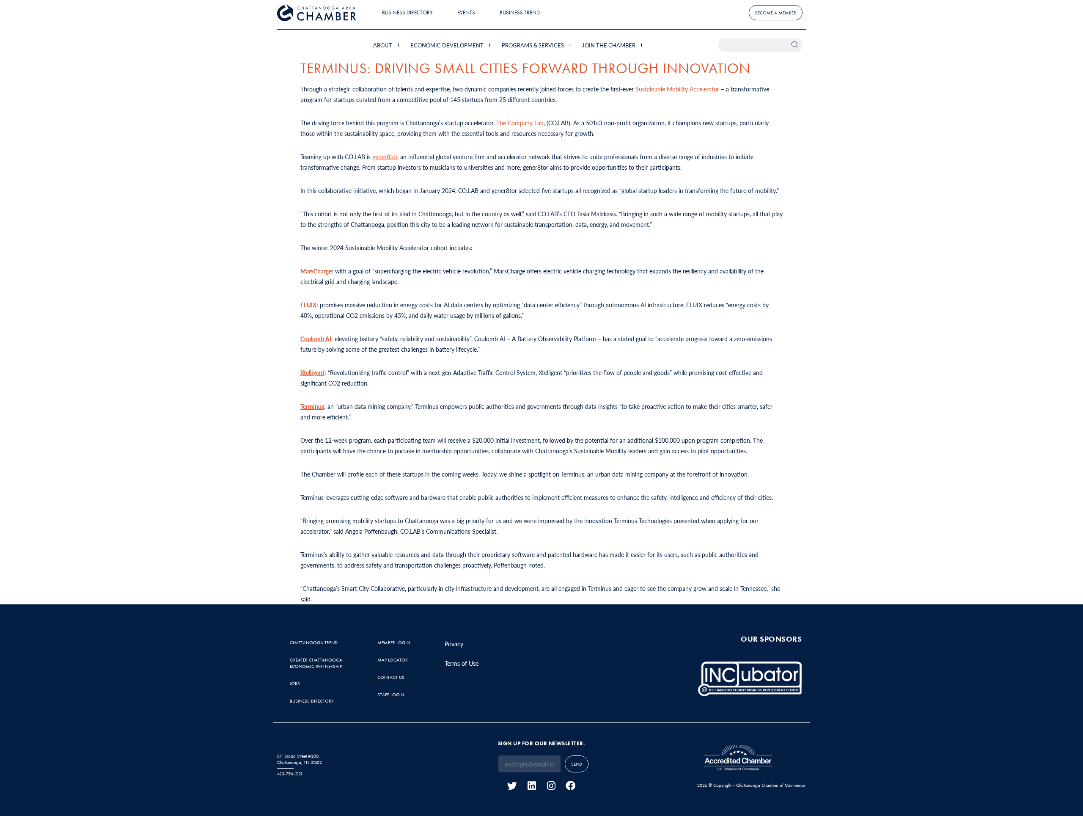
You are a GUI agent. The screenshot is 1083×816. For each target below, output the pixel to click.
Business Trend (520, 12)
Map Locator (392, 660)
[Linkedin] (531, 786)
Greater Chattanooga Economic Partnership (316, 663)
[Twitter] (512, 786)
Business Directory (407, 12)
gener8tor (384, 156)
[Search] (796, 45)
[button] (387, 45)
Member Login (393, 642)
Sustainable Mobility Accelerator (677, 89)
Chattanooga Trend (314, 642)
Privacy (454, 644)
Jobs (295, 683)
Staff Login (390, 694)
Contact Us (390, 677)
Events (466, 12)
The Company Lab (520, 123)
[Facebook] (570, 786)
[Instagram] (551, 786)
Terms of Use (461, 663)
